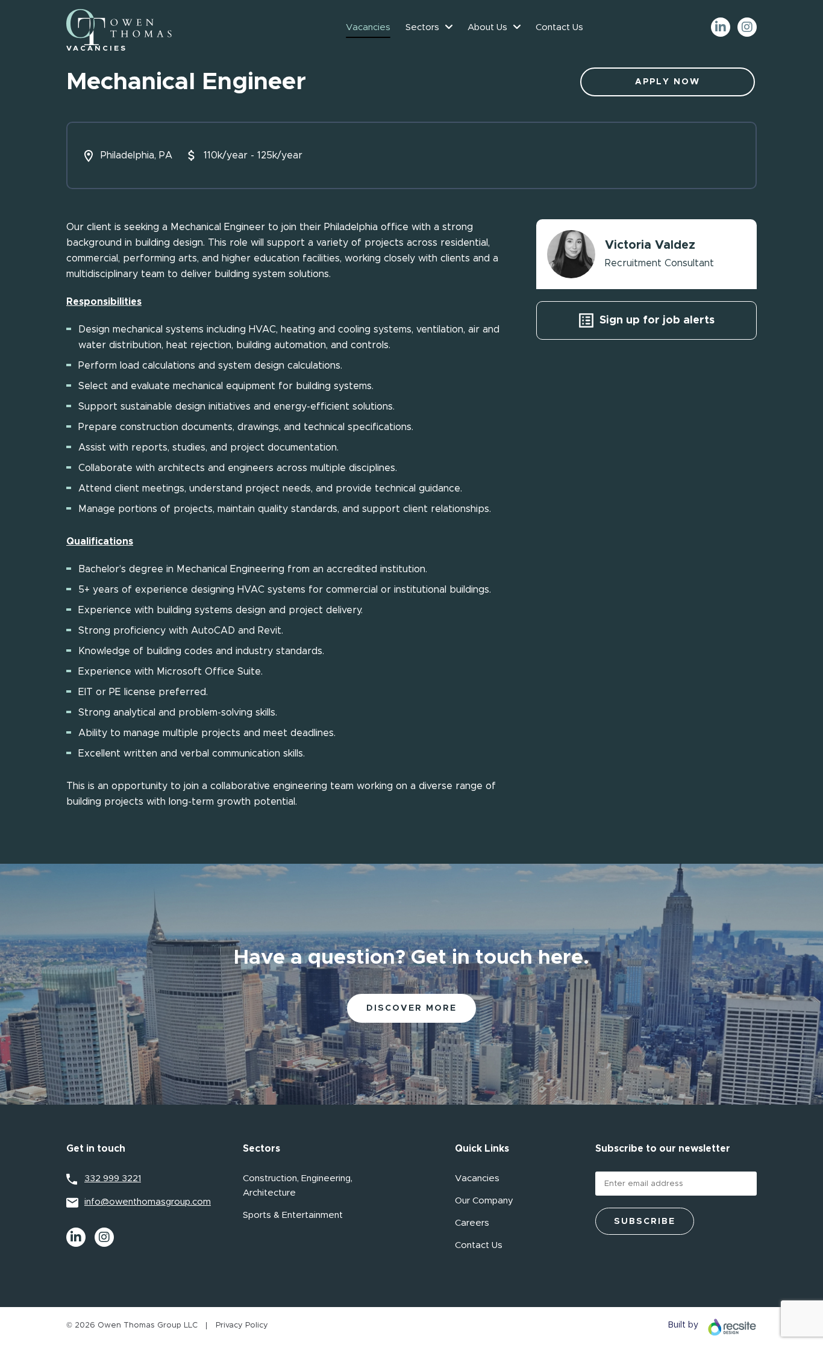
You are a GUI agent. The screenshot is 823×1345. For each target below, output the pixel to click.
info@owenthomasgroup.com (147, 1201)
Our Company (484, 1200)
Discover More (411, 1008)
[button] (448, 27)
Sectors (422, 27)
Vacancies (368, 27)
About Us (487, 27)
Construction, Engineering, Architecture (297, 1185)
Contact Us (559, 27)
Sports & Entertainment (293, 1215)
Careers (472, 1223)
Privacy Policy (242, 1325)
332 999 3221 (112, 1178)
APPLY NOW (667, 82)
